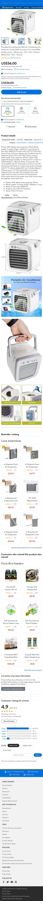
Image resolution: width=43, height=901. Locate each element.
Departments (9, 7)
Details (18, 122)
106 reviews (17, 58)
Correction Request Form (13, 689)
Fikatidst (37, 3)
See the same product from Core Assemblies (26, 547)
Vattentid (10, 3)
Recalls (4, 834)
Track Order (16, 775)
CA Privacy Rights (8, 857)
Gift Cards (5, 821)
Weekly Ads (30, 775)
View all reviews (8, 721)
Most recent (13, 745)
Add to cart (21, 92)
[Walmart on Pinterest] (16, 882)
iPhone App (6, 871)
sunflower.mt (21, 73)
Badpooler (31, 3)
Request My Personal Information (13, 860)
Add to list (11, 126)
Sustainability (6, 798)
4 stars (3, 731)
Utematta (4, 3)
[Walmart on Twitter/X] (7, 882)
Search (38, 755)
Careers (4, 788)
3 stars (4, 733)
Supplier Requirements (9, 801)
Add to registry (32, 126)
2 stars (4, 736)
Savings (26, 7)
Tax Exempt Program (9, 844)
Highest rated (27, 745)
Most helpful (7, 750)
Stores (4, 811)
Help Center (35, 772)
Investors (5, 795)
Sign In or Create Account (15, 772)
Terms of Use (6, 851)
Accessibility (6, 837)
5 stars (4, 728)
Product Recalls (7, 841)
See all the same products (33, 670)
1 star (4, 738)
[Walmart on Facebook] (3, 882)
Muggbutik (17, 3)
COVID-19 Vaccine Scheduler (11, 828)
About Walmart (7, 785)
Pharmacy (5, 831)
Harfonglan (24, 3)
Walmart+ (5, 817)
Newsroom (5, 791)
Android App (6, 874)
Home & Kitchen (21, 142)
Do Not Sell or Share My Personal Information (17, 863)
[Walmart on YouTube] (12, 882)
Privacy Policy (6, 854)
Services (18, 7)
